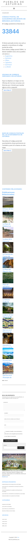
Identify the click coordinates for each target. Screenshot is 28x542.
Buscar (5, 445)
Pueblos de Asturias (14, 3)
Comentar (5, 402)
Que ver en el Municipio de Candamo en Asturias (13, 493)
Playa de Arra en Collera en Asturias (11, 495)
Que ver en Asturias (7, 506)
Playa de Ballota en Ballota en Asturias (11, 484)
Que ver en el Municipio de (8, 508)
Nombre (6, 413)
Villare (7, 60)
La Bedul (8, 67)
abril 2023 (4, 525)
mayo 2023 (4, 523)
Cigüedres (8, 62)
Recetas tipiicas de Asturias (8, 510)
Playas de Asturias (6, 504)
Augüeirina (8, 56)
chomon (6, 380)
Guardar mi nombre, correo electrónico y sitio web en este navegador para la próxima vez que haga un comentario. (13, 434)
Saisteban (8, 58)
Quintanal (8, 64)
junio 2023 (4, 521)
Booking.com (5, 476)
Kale (18, 537)
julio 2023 (4, 519)
